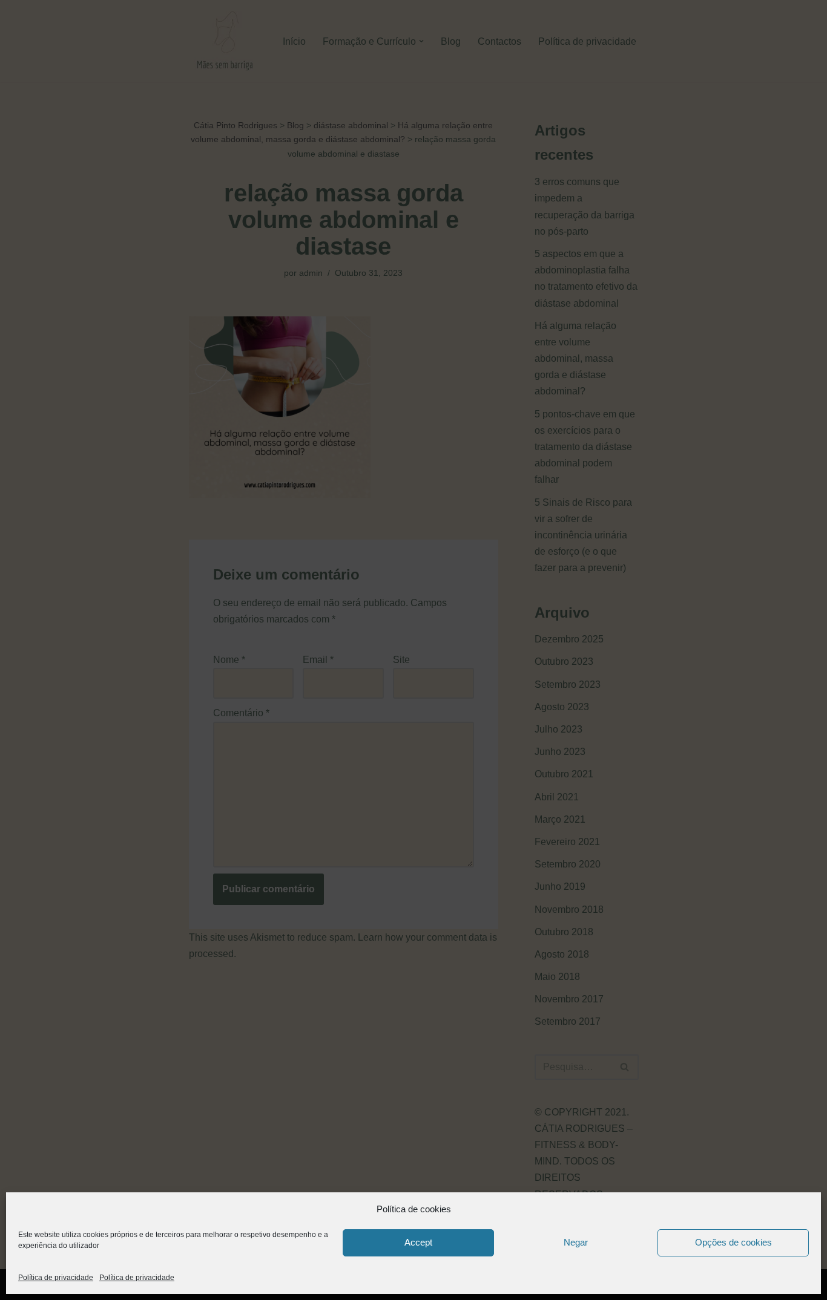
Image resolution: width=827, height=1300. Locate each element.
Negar (576, 1242)
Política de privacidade (55, 1277)
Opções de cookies (733, 1242)
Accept (418, 1242)
